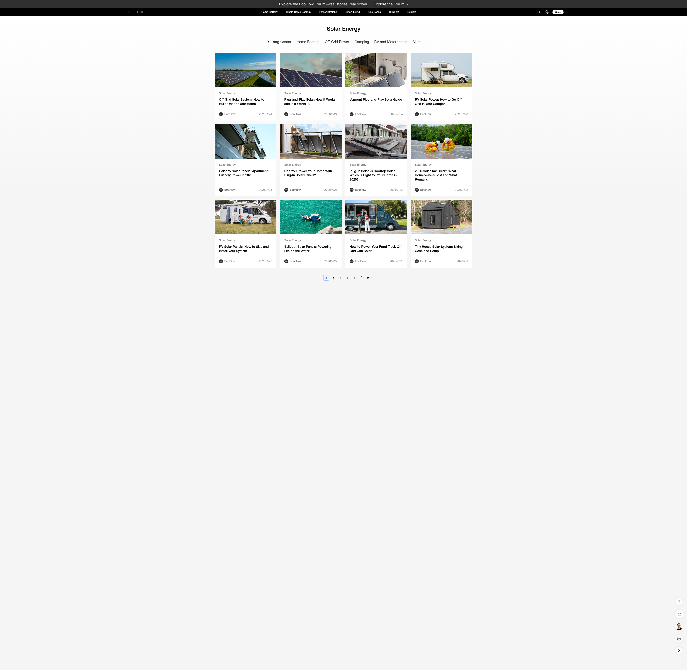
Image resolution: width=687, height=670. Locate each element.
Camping (362, 42)
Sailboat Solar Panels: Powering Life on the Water (308, 249)
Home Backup (308, 42)
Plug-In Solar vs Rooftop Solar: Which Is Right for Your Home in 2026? (373, 175)
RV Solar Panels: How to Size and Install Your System (244, 249)
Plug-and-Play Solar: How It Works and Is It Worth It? (309, 101)
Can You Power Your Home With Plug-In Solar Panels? (308, 173)
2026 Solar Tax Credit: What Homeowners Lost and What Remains (436, 175)
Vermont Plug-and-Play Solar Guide (376, 99)
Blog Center (281, 42)
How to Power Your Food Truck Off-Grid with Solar (376, 249)
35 (368, 277)
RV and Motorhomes (390, 42)
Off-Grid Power (337, 42)
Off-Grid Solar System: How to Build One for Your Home (241, 101)
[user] (547, 12)
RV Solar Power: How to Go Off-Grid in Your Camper (439, 101)
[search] (539, 12)
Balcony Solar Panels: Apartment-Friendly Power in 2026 (244, 173)
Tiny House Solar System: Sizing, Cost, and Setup (439, 249)
